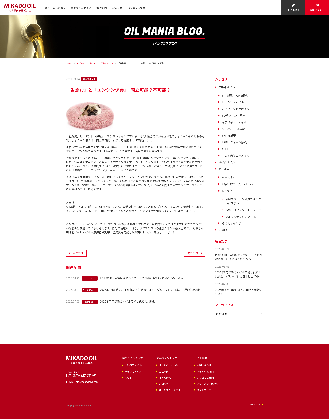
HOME (69, 63)
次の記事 (192, 253)
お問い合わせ (317, 10)
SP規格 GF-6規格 (233, 129)
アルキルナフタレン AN (240, 216)
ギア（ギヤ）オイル (234, 122)
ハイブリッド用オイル (235, 109)
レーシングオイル (233, 102)
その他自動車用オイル (235, 155)
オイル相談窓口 (205, 371)
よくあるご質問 (136, 7)
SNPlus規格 (229, 135)
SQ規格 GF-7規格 (233, 115)
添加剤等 (227, 191)
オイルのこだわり (55, 7)
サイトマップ (204, 390)
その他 (222, 230)
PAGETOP (255, 404)
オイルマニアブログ (86, 63)
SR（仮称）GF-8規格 (235, 95)
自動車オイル (106, 63)
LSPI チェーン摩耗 (234, 142)
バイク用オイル (133, 371)
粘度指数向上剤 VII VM (238, 184)
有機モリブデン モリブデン (243, 210)
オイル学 (223, 169)
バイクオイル (226, 162)
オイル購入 (293, 10)
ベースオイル (230, 177)
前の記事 (78, 253)
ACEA (225, 149)
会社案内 (101, 7)
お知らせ (117, 7)
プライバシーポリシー (209, 383)
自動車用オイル (133, 365)
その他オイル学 (231, 223)
